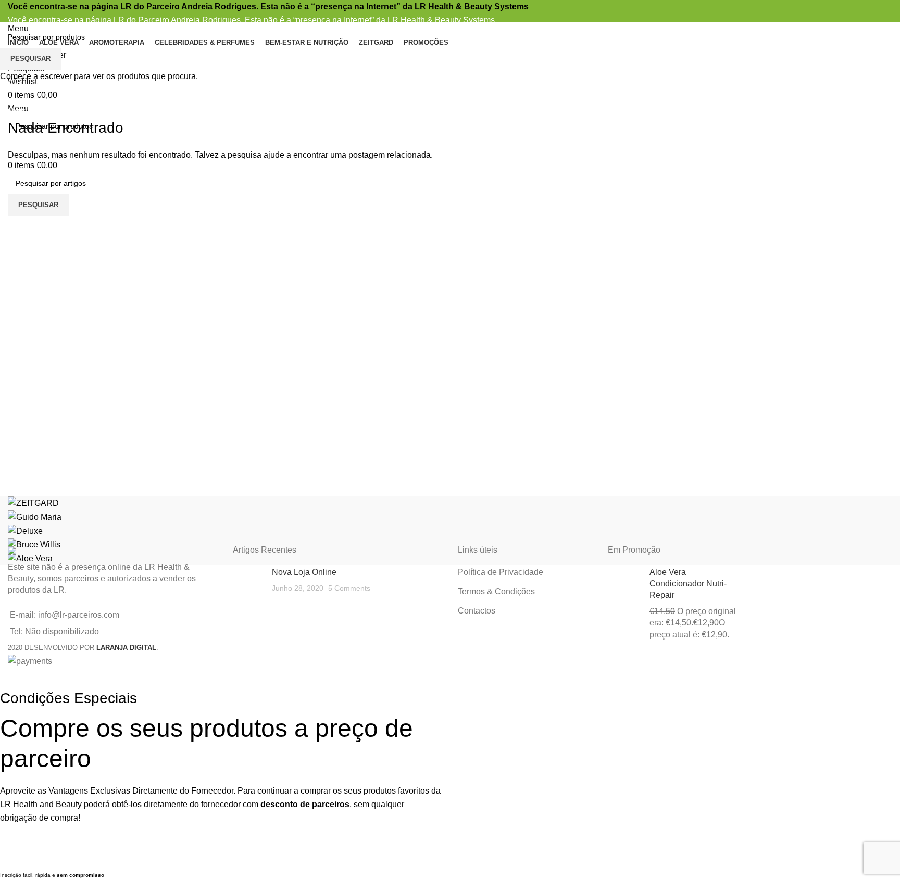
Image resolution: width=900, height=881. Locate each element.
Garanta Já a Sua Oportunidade (221, 854)
